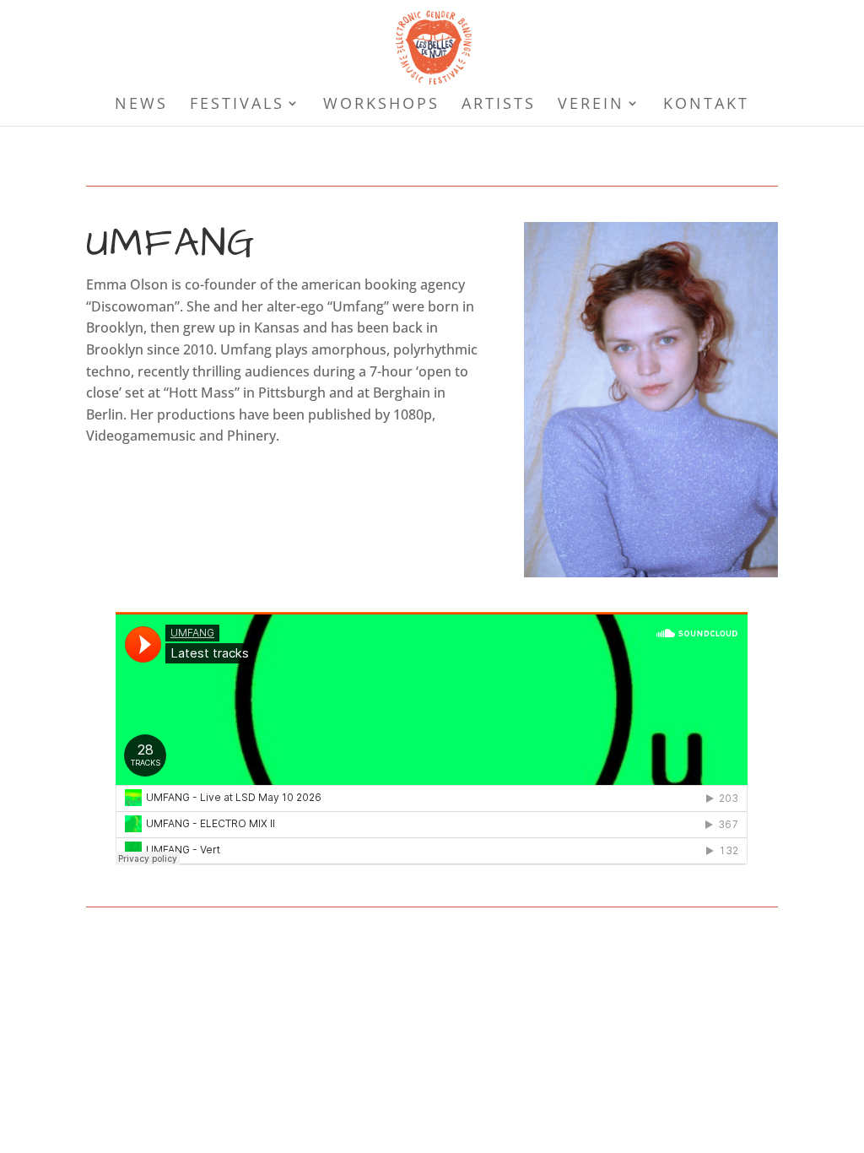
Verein (591, 105)
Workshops (381, 105)
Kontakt (706, 105)
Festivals (237, 105)
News (141, 105)
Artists (499, 105)
